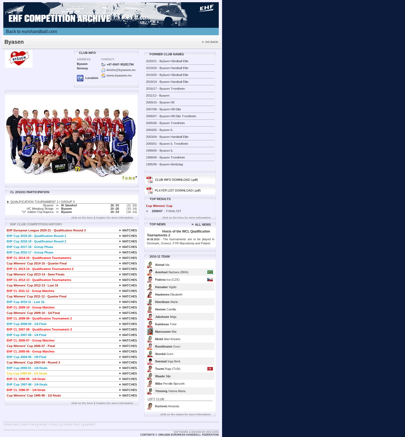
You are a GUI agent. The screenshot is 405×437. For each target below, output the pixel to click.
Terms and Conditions (19, 424)
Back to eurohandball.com (31, 31)
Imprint (90, 424)
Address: (84, 59)
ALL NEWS (201, 224)
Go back (210, 41)
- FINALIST (164, 211)
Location (91, 78)
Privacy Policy (49, 424)
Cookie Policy (72, 424)
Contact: (108, 59)
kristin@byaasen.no (121, 70)
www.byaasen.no (119, 75)
